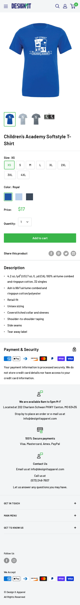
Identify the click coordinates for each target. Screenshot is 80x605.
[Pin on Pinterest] (58, 253)
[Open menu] (6, 6)
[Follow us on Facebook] (6, 560)
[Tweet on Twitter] (66, 253)
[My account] (65, 6)
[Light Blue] (18, 196)
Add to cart (40, 238)
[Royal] (8, 196)
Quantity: (10, 223)
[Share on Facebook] (51, 253)
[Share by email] (73, 253)
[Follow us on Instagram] (14, 560)
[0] (72, 6)
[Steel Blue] (29, 196)
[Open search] (57, 6)
